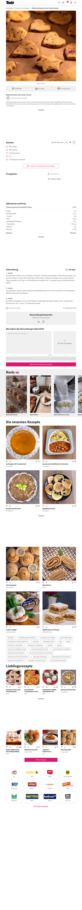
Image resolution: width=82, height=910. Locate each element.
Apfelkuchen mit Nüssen (50, 630)
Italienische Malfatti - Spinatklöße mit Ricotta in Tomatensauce (49, 690)
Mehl (69, 641)
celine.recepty (9, 587)
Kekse (50, 645)
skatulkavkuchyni (10, 632)
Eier (60, 641)
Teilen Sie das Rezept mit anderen (41, 364)
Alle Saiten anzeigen (41, 806)
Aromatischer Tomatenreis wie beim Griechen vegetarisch (32, 690)
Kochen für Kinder (47, 637)
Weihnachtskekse (40, 657)
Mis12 (44, 587)
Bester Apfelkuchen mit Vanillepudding (13, 750)
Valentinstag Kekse (58, 660)
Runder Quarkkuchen (13, 508)
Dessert (11, 637)
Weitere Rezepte (41, 760)
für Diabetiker (66, 637)
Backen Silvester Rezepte (18, 657)
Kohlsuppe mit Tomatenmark (16, 464)
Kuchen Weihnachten (39, 649)
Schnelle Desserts (15, 645)
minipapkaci (9, 466)
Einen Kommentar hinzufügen (41, 358)
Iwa (43, 753)
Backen (35, 641)
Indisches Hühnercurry (46, 750)
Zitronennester (11, 585)
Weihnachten (48, 641)
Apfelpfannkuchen (48, 508)
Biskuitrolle (46, 585)
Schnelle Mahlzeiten (37, 660)
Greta (7, 693)
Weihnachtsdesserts (16, 653)
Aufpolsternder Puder (17, 649)
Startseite (9, 8)
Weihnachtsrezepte (16, 660)
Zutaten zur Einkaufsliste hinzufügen (42, 166)
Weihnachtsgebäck (35, 645)
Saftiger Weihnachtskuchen (40, 653)
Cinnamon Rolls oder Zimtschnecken (13, 690)
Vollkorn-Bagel (11, 630)
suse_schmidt (28, 752)
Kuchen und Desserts (22, 8)
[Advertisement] (41, 123)
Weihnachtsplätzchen (61, 657)
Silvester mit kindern (61, 649)
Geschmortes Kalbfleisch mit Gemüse (55, 464)
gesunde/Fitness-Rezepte (18, 641)
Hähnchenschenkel (31, 750)
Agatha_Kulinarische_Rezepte (19, 98)
